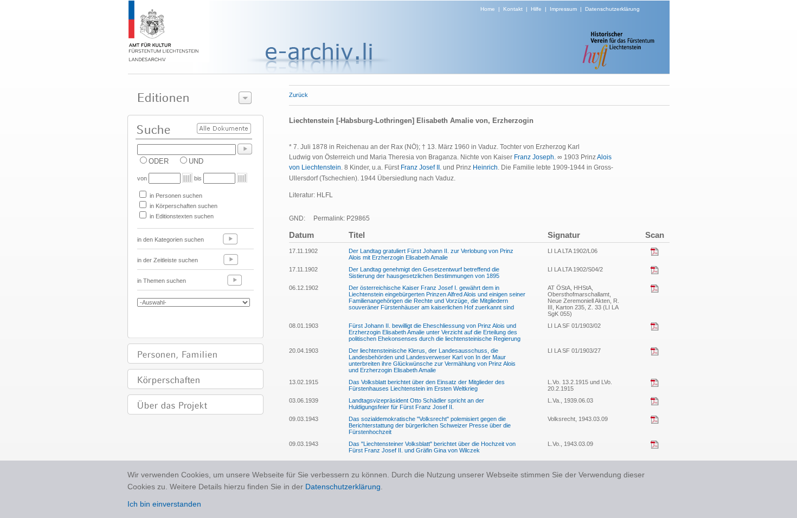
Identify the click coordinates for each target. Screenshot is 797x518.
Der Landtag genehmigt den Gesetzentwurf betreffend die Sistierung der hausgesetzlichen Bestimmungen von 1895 (424, 272)
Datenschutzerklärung (612, 9)
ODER (159, 161)
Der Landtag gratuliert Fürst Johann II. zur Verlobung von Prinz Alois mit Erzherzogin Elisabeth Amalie (431, 254)
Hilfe (536, 9)
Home (487, 9)
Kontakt (513, 9)
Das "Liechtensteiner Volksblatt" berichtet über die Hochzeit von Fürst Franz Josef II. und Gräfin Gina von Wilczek (432, 447)
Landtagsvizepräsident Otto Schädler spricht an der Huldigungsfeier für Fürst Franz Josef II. (416, 403)
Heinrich (485, 167)
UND (196, 161)
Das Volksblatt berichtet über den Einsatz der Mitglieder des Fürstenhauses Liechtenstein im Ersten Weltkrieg (427, 385)
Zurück (298, 95)
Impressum (563, 9)
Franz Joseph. (535, 157)
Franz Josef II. (421, 167)
